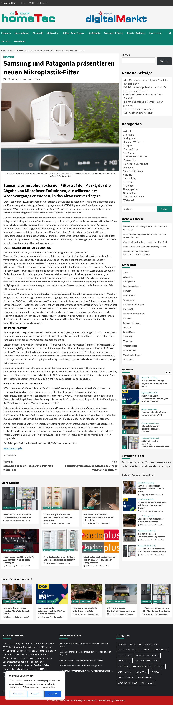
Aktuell (46, 508)
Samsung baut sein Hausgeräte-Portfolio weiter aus (28, 465)
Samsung (12, 455)
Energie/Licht (130, 149)
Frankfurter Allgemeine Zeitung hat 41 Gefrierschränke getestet (59, 558)
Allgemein (128, 134)
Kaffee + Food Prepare (73, 33)
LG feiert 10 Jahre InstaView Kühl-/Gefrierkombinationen (17, 516)
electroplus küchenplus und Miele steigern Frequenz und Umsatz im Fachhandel (153, 444)
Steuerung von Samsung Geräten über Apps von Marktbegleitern (91, 465)
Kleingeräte (53, 33)
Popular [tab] (136, 475)
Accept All (52, 694)
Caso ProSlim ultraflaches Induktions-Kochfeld (145, 242)
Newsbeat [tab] (148, 475)
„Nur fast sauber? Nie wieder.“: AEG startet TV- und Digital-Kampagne (18, 560)
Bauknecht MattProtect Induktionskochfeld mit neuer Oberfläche (98, 517)
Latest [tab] (126, 475)
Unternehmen (22, 33)
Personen (6, 33)
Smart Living (155, 33)
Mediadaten (42, 3)
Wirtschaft (38, 33)
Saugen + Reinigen (133, 171)
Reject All (35, 694)
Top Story (18, 550)
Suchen (126, 54)
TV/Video (128, 185)
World (31, 3)
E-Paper (127, 145)
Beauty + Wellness (136, 33)
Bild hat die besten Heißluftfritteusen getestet (144, 246)
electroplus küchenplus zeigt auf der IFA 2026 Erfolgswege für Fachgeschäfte (100, 560)
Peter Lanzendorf (23, 521)
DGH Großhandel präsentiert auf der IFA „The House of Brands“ (144, 236)
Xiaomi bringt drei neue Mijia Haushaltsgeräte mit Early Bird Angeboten (59, 517)
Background (129, 138)
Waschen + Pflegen (113, 33)
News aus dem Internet (64, 550)
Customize (17, 694)
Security (5, 41)
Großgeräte (94, 33)
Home (23, 3)
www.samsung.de (12, 448)
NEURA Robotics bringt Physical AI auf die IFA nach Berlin (145, 228)
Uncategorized (131, 189)
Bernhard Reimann (31, 78)
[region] (35, 685)
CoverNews (104, 700)
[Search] (170, 33)
